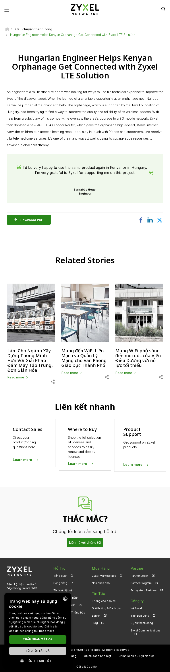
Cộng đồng (60, 583)
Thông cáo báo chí (104, 601)
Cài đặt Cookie (86, 666)
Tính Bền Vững (140, 615)
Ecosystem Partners (144, 590)
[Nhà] (7, 29)
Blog (95, 623)
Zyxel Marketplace (104, 575)
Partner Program (141, 583)
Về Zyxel (136, 608)
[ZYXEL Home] (85, 9)
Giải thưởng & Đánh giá (106, 608)
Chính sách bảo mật (97, 656)
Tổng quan (60, 575)
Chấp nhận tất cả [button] (37, 639)
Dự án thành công (142, 623)
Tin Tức (98, 593)
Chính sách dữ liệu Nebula (137, 656)
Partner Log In (140, 575)
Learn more (22, 460)
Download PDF (31, 220)
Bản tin (96, 615)
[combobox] (65, 598)
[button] (37, 660)
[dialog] (37, 630)
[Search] (163, 8)
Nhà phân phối (101, 583)
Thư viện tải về (62, 590)
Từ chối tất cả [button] (38, 651)
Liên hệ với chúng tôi (85, 542)
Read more (46, 631)
